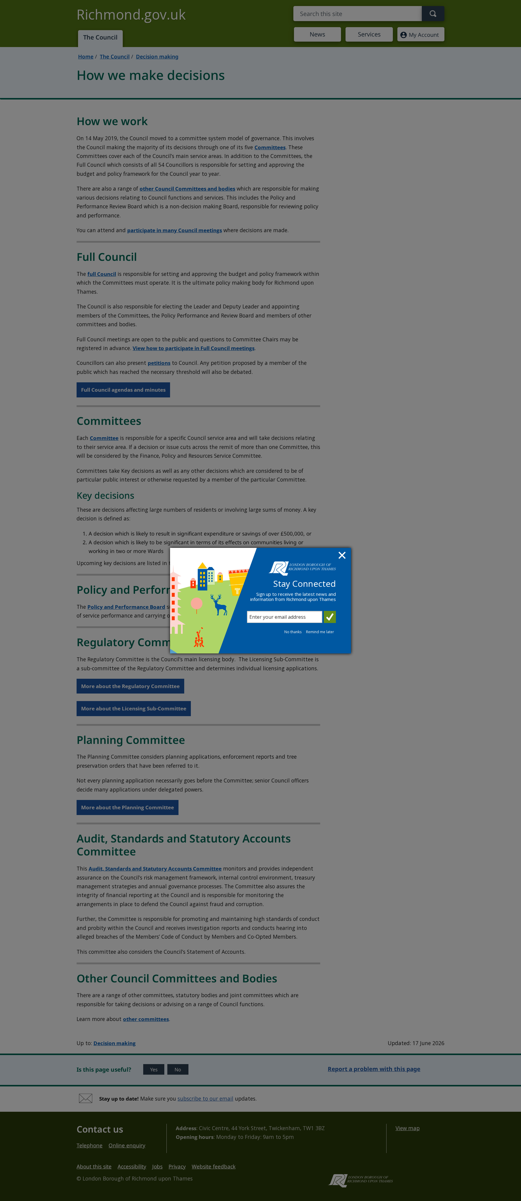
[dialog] (260, 600)
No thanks (293, 631)
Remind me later (320, 631)
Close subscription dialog (342, 556)
